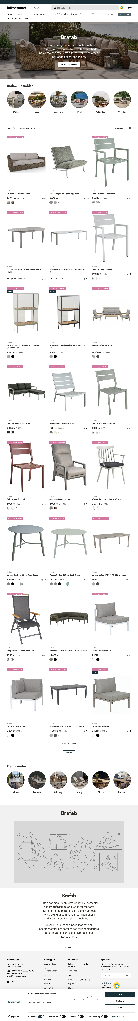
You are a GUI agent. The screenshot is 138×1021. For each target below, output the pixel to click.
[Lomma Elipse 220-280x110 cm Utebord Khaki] (26, 237)
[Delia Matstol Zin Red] (26, 467)
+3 (59, 202)
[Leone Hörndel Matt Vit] (26, 694)
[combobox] (85, 7)
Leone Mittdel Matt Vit (101, 651)
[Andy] (79, 780)
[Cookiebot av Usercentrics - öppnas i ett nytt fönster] (14, 1016)
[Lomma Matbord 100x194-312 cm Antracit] (69, 694)
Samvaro (58, 111)
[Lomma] (37, 780)
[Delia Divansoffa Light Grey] (26, 391)
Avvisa (120, 1007)
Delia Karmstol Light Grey (102, 269)
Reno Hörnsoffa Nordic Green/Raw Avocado (68, 651)
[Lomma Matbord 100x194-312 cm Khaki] (111, 543)
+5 (16, 659)
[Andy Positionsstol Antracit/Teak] (26, 619)
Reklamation (49, 979)
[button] (43, 8)
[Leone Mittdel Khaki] (111, 694)
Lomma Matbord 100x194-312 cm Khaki (109, 575)
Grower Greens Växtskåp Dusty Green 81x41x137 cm (23, 346)
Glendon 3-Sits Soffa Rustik (18, 194)
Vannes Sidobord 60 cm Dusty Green (22, 575)
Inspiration (23, 18)
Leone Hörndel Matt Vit (17, 726)
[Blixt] (79, 99)
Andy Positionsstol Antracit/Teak (21, 651)
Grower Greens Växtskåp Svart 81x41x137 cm (67, 346)
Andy (79, 792)
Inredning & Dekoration (58, 14)
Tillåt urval (120, 1001)
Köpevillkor (72, 984)
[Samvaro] (58, 99)
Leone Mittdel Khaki (100, 726)
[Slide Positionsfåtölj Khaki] (69, 467)
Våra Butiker (110, 14)
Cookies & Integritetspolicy (79, 979)
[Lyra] (37, 99)
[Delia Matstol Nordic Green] (111, 391)
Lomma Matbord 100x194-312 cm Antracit (67, 726)
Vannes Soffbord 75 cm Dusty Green (64, 575)
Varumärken (12, 18)
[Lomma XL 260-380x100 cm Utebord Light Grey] (69, 237)
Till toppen (69, 947)
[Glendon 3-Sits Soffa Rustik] (26, 162)
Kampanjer (83, 14)
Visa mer (69, 753)
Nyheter (73, 14)
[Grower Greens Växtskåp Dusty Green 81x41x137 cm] (26, 313)
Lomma (37, 792)
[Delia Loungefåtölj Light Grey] (69, 391)
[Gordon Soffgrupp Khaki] (111, 313)
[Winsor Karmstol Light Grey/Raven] (111, 467)
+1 (16, 432)
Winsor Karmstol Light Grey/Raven (106, 499)
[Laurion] (122, 780)
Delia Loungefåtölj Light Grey (61, 423)
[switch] (63, 1016)
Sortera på (24, 128)
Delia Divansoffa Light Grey (18, 423)
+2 (59, 432)
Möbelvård (48, 988)
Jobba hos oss (74, 971)
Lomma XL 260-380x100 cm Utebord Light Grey (67, 270)
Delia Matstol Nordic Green (103, 423)
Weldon (122, 111)
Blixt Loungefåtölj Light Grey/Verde (64, 194)
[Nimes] (16, 780)
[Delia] (16, 99)
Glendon (100, 111)
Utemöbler (11, 14)
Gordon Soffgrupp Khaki (102, 345)
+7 (101, 202)
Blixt (79, 111)
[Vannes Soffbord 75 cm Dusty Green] (69, 543)
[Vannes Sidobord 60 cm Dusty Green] (26, 543)
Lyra (37, 111)
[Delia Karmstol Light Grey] (111, 237)
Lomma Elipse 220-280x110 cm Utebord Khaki (24, 270)
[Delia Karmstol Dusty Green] (111, 162)
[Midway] (58, 780)
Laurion (122, 792)
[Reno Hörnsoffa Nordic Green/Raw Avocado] (69, 619)
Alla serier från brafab (69, 64)
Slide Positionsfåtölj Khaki (60, 499)
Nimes (15, 792)
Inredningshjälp (50, 964)
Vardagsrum (23, 14)
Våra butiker (73, 975)
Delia (16, 111)
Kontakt (47, 975)
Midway (58, 792)
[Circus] (101, 780)
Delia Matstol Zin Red (16, 499)
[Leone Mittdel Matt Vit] (111, 619)
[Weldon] (122, 99)
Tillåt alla (120, 995)
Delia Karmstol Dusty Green (103, 194)
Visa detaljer (116, 1017)
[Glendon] (101, 99)
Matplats (34, 14)
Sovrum (43, 14)
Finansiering (73, 988)
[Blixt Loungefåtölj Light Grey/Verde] (69, 162)
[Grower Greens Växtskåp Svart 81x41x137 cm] (69, 313)
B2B (92, 14)
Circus (101, 792)
